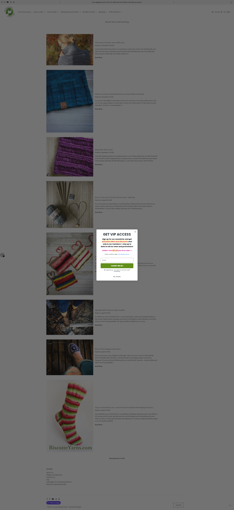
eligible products (124, 254)
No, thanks (117, 276)
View (119, 254)
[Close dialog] (135, 231)
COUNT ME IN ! (117, 265)
